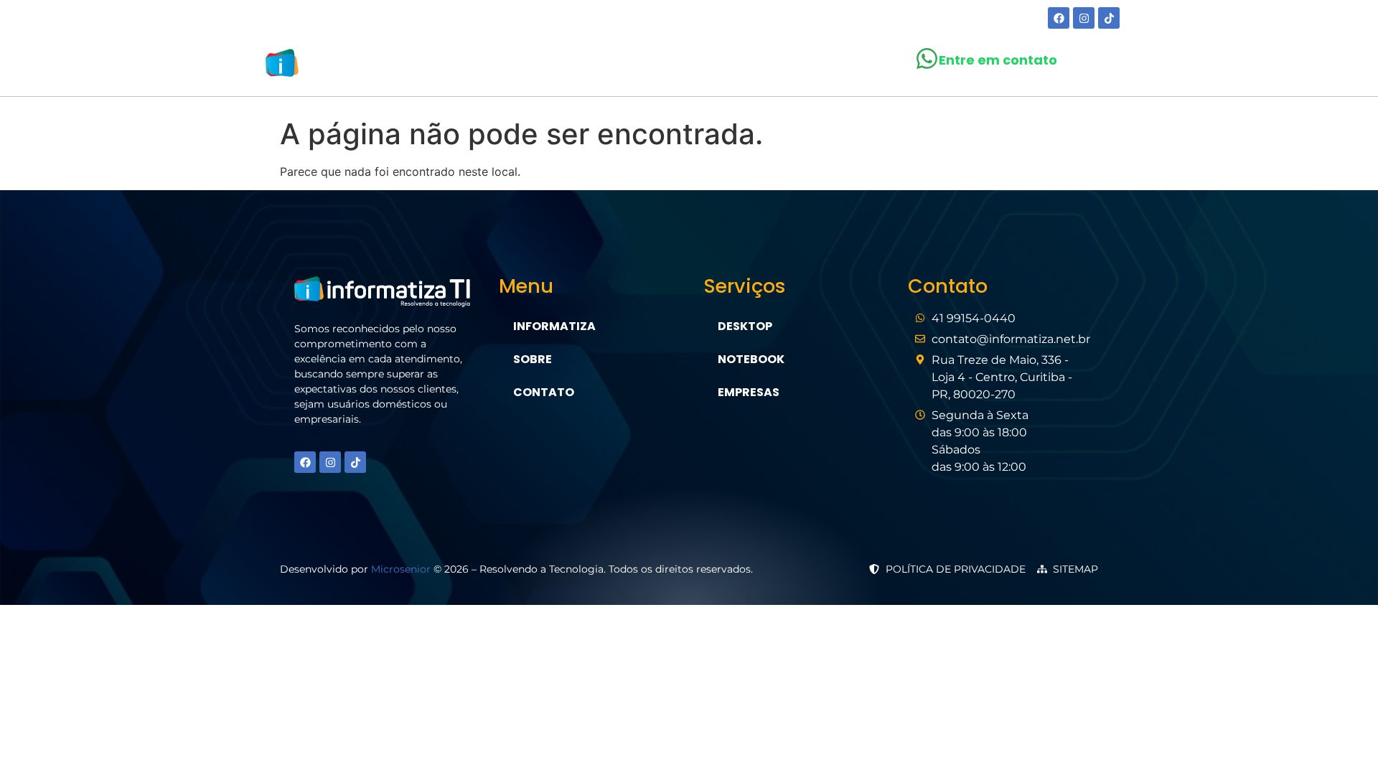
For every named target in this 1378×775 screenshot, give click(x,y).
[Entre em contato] (927, 58)
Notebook (751, 359)
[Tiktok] (1109, 18)
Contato (825, 65)
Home (539, 65)
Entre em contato (998, 60)
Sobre (598, 65)
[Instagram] (1084, 18)
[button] (678, 66)
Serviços (671, 65)
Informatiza (554, 326)
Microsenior (401, 569)
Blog (755, 65)
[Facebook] (1058, 18)
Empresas (748, 392)
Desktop (745, 326)
